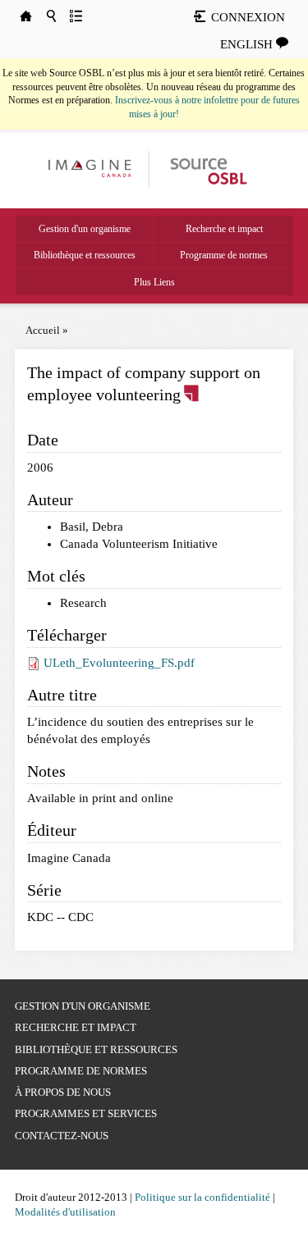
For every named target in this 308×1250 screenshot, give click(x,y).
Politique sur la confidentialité (202, 1197)
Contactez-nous (61, 1135)
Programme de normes (224, 255)
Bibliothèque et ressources (85, 255)
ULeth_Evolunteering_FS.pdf (119, 662)
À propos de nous (63, 1092)
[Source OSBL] (207, 168)
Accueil (42, 330)
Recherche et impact (224, 229)
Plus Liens (154, 282)
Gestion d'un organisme (85, 229)
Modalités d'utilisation (65, 1212)
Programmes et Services (86, 1113)
